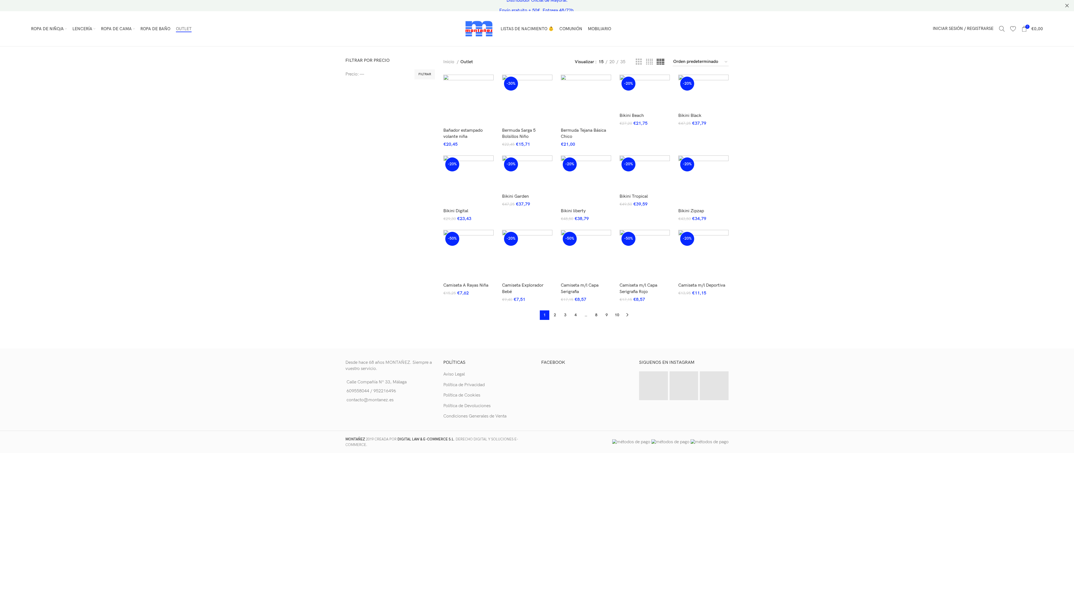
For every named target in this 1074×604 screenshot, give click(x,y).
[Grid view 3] (639, 62)
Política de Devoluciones (467, 406)
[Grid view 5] (660, 62)
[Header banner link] (528, 5)
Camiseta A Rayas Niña (465, 285)
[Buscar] (1001, 28)
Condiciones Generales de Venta (475, 416)
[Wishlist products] (1013, 28)
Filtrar (424, 74)
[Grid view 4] (649, 62)
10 (617, 315)
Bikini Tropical (634, 196)
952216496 (384, 391)
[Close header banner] (1067, 5)
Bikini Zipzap (691, 211)
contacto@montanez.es (370, 400)
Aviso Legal (454, 374)
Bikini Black (689, 115)
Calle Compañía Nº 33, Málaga (377, 382)
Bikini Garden (515, 196)
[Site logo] (479, 28)
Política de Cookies (461, 395)
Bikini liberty (573, 211)
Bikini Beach (632, 115)
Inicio (449, 62)
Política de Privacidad (464, 385)
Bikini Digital (455, 211)
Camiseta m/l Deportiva (701, 285)
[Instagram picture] (653, 385)
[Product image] (468, 100)
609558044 (358, 391)
